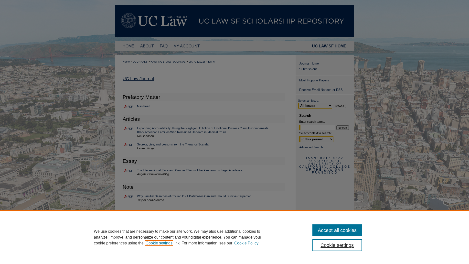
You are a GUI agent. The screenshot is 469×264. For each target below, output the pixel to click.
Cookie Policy (246, 243)
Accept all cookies (337, 230)
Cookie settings (159, 243)
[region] (234, 237)
